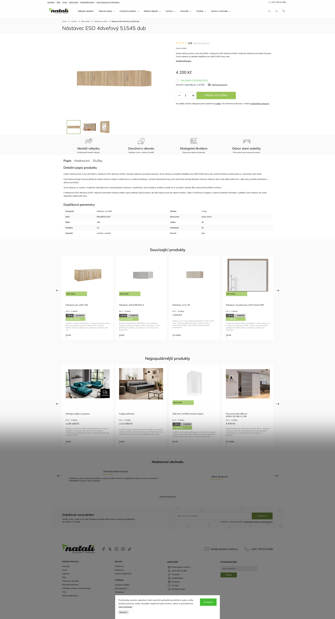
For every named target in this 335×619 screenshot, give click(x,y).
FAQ (64, 592)
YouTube (123, 549)
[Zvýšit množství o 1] (193, 95)
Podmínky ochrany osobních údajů (76, 588)
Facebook (103, 549)
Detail (68, 335)
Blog (58, 2)
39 (203, 222)
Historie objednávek (123, 573)
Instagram (116, 549)
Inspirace (66, 573)
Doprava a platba (122, 585)
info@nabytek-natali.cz (224, 549)
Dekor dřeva (207, 217)
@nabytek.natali (130, 549)
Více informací (125, 607)
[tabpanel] (87, 298)
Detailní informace (183, 61)
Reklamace (119, 592)
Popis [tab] (67, 161)
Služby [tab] (97, 161)
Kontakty (51, 2)
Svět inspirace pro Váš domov (108, 2)
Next (278, 290)
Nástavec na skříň (104, 211)
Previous (58, 290)
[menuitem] (86, 11)
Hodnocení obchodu (70, 581)
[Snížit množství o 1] (179, 95)
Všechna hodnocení (201, 43)
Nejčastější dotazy (87, 2)
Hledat (229, 575)
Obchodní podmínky (70, 584)
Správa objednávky (70, 595)
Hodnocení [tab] (82, 161)
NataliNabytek (110, 549)
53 (98, 228)
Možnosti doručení (219, 85)
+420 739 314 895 (261, 549)
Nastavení (123, 612)
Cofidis (218, 103)
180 (98, 222)
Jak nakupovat (121, 588)
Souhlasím (208, 602)
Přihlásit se (262, 516)
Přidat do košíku (216, 95)
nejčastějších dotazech (259, 103)
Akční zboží (73, 2)
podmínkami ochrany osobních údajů (258, 522)
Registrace (119, 570)
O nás (64, 2)
